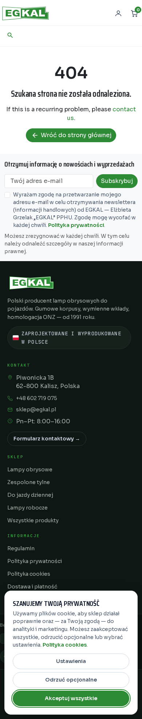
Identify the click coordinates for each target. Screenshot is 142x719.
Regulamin (21, 548)
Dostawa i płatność (32, 586)
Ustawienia (71, 661)
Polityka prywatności (76, 225)
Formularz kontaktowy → (46, 438)
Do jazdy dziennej (30, 495)
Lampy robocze (27, 507)
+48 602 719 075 (36, 398)
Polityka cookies (28, 574)
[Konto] (118, 13)
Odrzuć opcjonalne (71, 679)
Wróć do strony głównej (71, 135)
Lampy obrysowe (29, 469)
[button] (10, 35)
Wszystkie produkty (33, 520)
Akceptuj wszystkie (71, 698)
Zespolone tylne (28, 482)
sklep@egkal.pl (36, 409)
